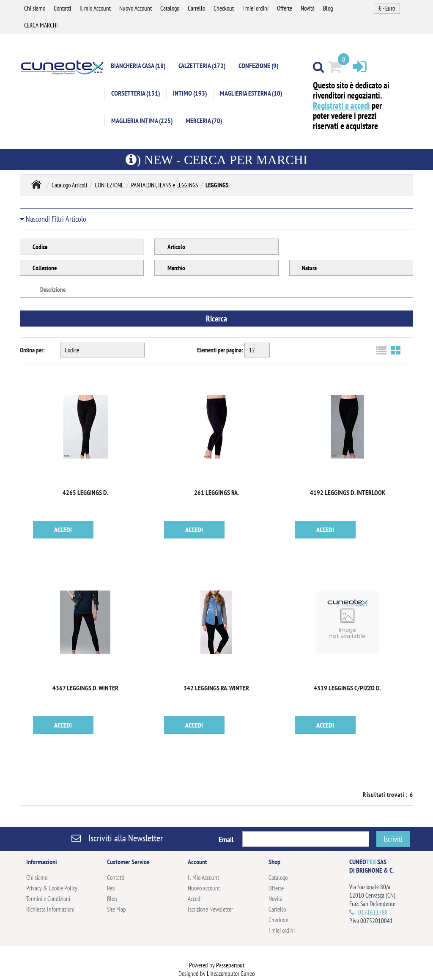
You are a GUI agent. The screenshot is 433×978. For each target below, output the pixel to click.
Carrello (196, 8)
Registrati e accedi (341, 105)
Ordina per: (32, 350)
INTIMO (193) (190, 93)
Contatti (62, 8)
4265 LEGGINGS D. (85, 492)
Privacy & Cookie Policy (51, 888)
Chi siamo (34, 8)
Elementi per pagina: (220, 350)
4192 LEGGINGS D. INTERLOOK (347, 492)
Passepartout (230, 965)
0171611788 (373, 912)
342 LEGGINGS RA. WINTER (216, 688)
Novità (308, 8)
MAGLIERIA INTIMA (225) (142, 120)
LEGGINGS (217, 185)
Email (228, 839)
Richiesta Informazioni (50, 909)
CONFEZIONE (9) (258, 65)
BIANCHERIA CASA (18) (138, 65)
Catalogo (169, 8)
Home (36, 184)
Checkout (224, 8)
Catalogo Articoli (69, 185)
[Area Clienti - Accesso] (360, 66)
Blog (328, 8)
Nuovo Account (135, 8)
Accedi (195, 899)
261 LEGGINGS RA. (216, 492)
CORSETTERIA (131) (135, 93)
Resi (111, 888)
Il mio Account (95, 8)
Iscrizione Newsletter (210, 909)
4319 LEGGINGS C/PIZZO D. (347, 688)
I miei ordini (255, 8)
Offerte (284, 8)
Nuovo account (204, 888)
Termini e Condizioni (48, 899)
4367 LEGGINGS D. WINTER (85, 688)
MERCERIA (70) (204, 120)
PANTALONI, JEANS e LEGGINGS (164, 185)
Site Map (116, 909)
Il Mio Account (203, 878)
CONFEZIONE (109, 185)
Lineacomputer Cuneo (231, 974)
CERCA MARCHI (41, 25)
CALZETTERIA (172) (201, 65)
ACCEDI (63, 529)
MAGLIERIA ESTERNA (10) (251, 93)
